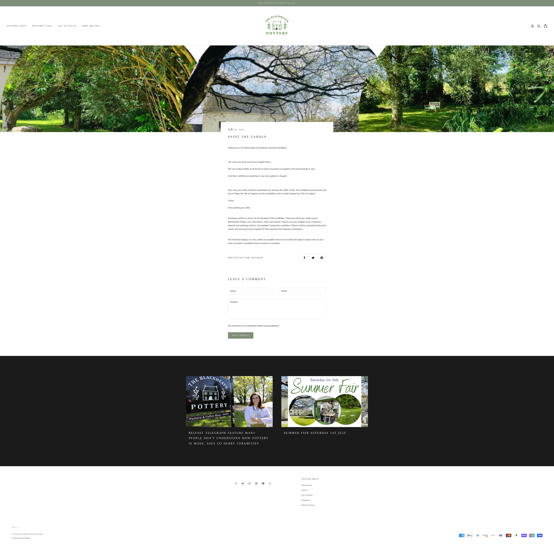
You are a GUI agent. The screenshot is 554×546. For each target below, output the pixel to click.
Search (304, 490)
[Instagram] (249, 483)
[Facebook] (236, 483)
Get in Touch (67, 26)
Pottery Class (42, 26)
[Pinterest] (256, 483)
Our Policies (307, 495)
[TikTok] (270, 483)
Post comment (240, 335)
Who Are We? (91, 26)
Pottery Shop (16, 26)
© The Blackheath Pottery (27, 534)
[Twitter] (243, 483)
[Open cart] (545, 26)
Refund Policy (308, 505)
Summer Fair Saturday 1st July (315, 433)
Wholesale (306, 485)
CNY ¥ (520, 26)
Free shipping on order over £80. (277, 3)
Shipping (305, 500)
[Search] (538, 25)
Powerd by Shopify (21, 538)
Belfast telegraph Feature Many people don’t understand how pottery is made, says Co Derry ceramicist (229, 438)
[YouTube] (263, 483)
